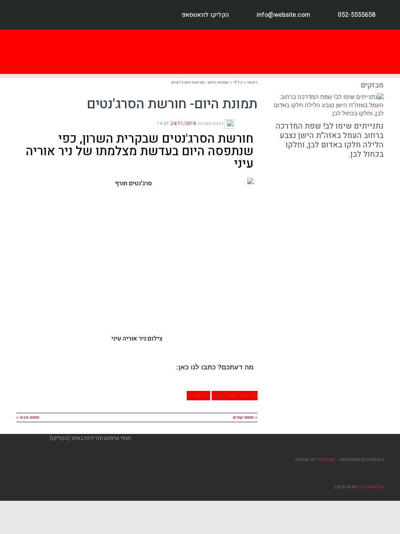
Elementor (371, 486)
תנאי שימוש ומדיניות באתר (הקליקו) (90, 438)
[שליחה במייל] (236, 123)
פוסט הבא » (27, 417)
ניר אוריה (198, 395)
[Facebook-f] (19, 15)
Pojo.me (326, 459)
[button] (271, 51)
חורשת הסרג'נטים (234, 395)
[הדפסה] (242, 123)
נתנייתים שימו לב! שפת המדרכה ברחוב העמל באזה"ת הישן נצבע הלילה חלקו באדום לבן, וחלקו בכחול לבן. (330, 140)
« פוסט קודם (245, 417)
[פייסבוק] (254, 123)
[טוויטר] (248, 123)
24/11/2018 (183, 123)
